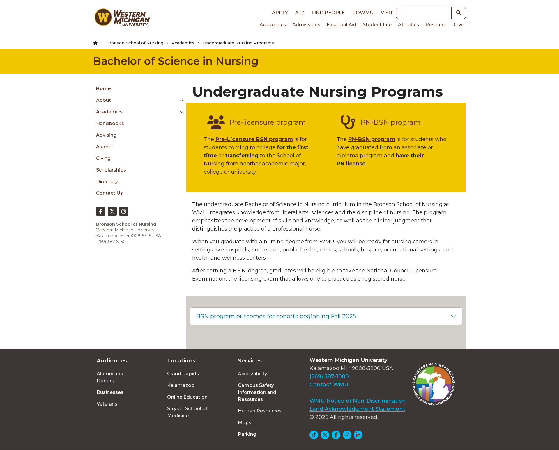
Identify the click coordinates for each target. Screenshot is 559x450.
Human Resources (260, 411)
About (103, 100)
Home (103, 88)
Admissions (306, 24)
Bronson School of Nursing (134, 43)
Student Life (377, 24)
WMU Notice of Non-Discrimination (357, 401)
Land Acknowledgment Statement (357, 409)
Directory (107, 181)
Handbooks (110, 123)
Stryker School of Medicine (187, 412)
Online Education (187, 397)
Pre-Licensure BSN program (254, 139)
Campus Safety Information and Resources (257, 392)
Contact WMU (329, 384)
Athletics (408, 24)
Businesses (110, 392)
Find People (328, 12)
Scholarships (111, 170)
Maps (244, 422)
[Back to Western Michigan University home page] (122, 18)
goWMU (363, 12)
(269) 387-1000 (329, 376)
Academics (272, 24)
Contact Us (109, 193)
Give (459, 24)
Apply (280, 12)
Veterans (107, 404)
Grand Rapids (183, 373)
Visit (387, 12)
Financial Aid (341, 24)
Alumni (104, 146)
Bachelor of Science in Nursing (176, 61)
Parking (247, 434)
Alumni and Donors (110, 377)
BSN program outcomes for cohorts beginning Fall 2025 (276, 316)
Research (436, 24)
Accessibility (252, 373)
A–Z (299, 12)
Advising (106, 135)
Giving (103, 158)
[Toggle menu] (179, 100)
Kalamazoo (180, 385)
